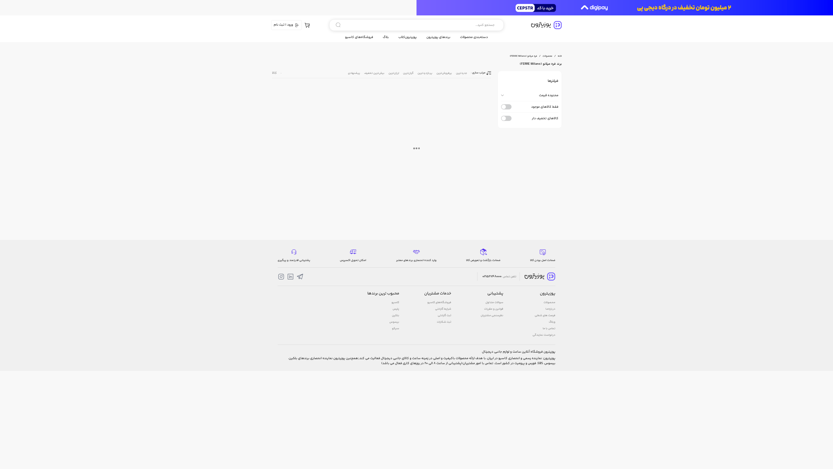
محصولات (547, 56)
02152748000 (492, 276)
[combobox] (416, 25)
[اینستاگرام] (281, 276)
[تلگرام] (300, 276)
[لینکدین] (290, 276)
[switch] (506, 106)
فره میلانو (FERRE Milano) (523, 56)
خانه (560, 56)
